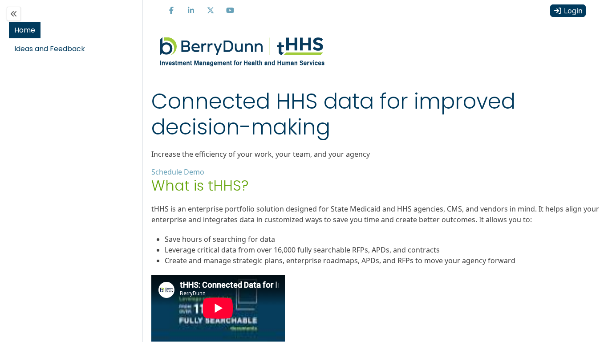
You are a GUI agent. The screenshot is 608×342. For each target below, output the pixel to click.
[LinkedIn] (190, 10)
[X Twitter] (210, 10)
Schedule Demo (177, 172)
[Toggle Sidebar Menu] (14, 14)
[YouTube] (230, 10)
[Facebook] (171, 10)
